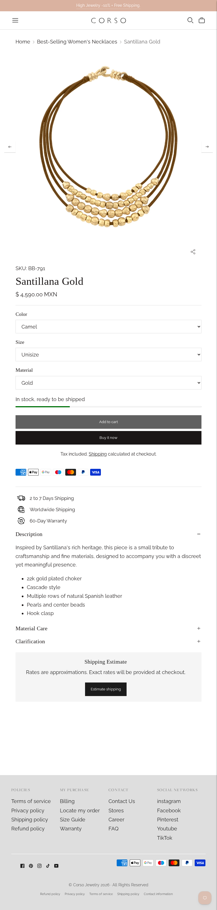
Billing (67, 801)
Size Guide (72, 820)
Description (29, 534)
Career (116, 820)
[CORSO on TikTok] (48, 866)
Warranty (71, 829)
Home (23, 42)
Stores (116, 810)
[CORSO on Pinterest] (31, 866)
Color (21, 314)
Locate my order (80, 810)
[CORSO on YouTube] (56, 866)
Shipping (98, 454)
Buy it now (108, 438)
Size (20, 342)
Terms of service (31, 801)
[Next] (207, 146)
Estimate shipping (106, 689)
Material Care (31, 628)
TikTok (164, 838)
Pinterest (167, 820)
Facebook (169, 810)
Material (24, 370)
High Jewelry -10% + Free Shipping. (108, 5)
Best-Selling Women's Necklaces (77, 42)
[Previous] (10, 146)
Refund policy (28, 829)
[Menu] (15, 20)
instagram (169, 801)
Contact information (158, 894)
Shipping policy (29, 820)
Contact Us (121, 801)
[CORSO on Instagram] (39, 866)
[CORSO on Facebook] (22, 866)
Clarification (30, 641)
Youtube (167, 829)
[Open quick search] (190, 20)
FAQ (113, 829)
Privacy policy (27, 810)
